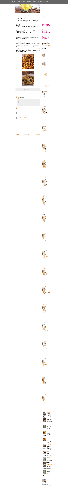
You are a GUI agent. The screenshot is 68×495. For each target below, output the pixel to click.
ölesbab (44, 294)
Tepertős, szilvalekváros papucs (47, 79)
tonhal (43, 376)
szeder (43, 346)
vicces (43, 396)
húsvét (43, 198)
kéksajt (44, 220)
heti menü (44, 192)
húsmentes (44, 196)
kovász (44, 231)
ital (43, 200)
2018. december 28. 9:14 (26, 96)
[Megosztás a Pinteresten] (28, 89)
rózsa (43, 322)
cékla (43, 124)
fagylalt (44, 162)
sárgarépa (44, 329)
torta (43, 378)
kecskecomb (44, 216)
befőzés (44, 115)
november (45, 66)
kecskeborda (44, 215)
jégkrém (44, 201)
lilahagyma (44, 253)
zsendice (44, 408)
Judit (20, 101)
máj (43, 258)
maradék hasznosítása (45, 264)
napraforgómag (44, 282)
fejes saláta (44, 165)
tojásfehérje (44, 372)
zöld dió (44, 403)
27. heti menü (45, 73)
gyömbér (44, 186)
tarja (43, 355)
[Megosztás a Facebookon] (27, 89)
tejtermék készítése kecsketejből (46, 365)
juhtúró (44, 203)
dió (43, 147)
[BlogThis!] (25, 89)
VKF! (43, 398)
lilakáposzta (44, 254)
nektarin (44, 284)
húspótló (44, 197)
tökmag (44, 379)
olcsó (43, 290)
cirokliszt (44, 126)
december (45, 65)
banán (43, 111)
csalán (43, 132)
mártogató (44, 270)
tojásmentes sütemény (45, 375)
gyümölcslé (44, 187)
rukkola (44, 323)
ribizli (43, 318)
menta (43, 276)
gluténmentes (44, 181)
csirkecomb (44, 140)
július (44, 71)
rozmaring (44, 321)
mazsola (44, 272)
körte (43, 238)
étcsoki (44, 160)
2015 (43, 61)
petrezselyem (44, 306)
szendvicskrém (44, 348)
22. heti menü (45, 86)
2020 (43, 55)
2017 (43, 58)
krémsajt (44, 241)
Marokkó (44, 267)
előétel (43, 158)
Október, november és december (46, 45)
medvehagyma (44, 274)
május (44, 87)
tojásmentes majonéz (45, 374)
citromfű (44, 128)
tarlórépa (44, 357)
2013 (43, 63)
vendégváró (44, 394)
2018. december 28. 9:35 (25, 101)
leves (43, 251)
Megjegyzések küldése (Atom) (22, 135)
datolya (44, 144)
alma (43, 94)
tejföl (43, 361)
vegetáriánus (44, 393)
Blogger (37, 492)
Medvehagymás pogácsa (48, 431)
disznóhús (44, 149)
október (45, 67)
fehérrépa (44, 164)
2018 (43, 57)
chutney (44, 125)
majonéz (44, 259)
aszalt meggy (44, 103)
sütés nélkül (44, 342)
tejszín (43, 363)
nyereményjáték (44, 286)
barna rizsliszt (44, 112)
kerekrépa (44, 228)
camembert (44, 123)
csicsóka (44, 138)
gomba (44, 182)
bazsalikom (44, 114)
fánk (43, 163)
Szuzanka (19, 112)
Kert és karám (45, 44)
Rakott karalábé (45, 77)
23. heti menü (45, 84)
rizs (43, 320)
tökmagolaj (44, 380)
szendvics (44, 347)
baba (43, 108)
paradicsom (44, 300)
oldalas (44, 291)
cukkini (44, 129)
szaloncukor (44, 344)
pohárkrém (44, 309)
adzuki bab (44, 92)
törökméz (44, 382)
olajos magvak (44, 289)
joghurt (44, 202)
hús (43, 195)
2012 (43, 64)
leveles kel (44, 249)
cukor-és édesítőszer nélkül (46, 130)
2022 (43, 53)
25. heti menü (45, 76)
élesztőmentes (44, 157)
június (44, 72)
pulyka (44, 313)
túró (43, 384)
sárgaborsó (44, 328)
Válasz (18, 98)
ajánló (43, 93)
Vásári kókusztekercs (49, 412)
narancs (44, 283)
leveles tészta (44, 250)
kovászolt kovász (45, 232)
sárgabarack (44, 327)
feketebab (44, 168)
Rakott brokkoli (45, 74)
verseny (44, 395)
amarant (44, 97)
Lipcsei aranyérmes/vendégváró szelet (49, 464)
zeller (43, 402)
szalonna (44, 345)
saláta (43, 325)
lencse (43, 248)
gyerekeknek (44, 184)
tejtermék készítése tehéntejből (46, 366)
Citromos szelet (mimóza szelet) (48, 458)
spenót (43, 340)
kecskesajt (44, 219)
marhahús (44, 266)
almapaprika (44, 95)
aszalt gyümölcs (44, 102)
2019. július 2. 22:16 (22, 107)
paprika (44, 299)
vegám (43, 391)
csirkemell (44, 141)
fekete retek (44, 166)
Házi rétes (48, 451)
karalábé (44, 211)
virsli (43, 397)
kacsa (43, 204)
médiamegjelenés (45, 273)
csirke (43, 139)
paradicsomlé (44, 301)
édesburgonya (44, 150)
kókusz (44, 229)
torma (43, 377)
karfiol (43, 213)
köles (43, 235)
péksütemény (44, 304)
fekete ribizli (44, 167)
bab (43, 107)
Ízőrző (18, 4)
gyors (43, 185)
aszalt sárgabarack (45, 104)
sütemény (44, 341)
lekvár (43, 247)
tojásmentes (44, 373)
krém (43, 239)
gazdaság (44, 179)
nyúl (43, 288)
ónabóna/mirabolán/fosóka (46, 292)
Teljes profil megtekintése (48, 480)
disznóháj (44, 148)
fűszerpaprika (44, 177)
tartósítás (44, 359)
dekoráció (44, 145)
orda (43, 293)
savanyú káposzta (45, 330)
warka (43, 400)
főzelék (44, 173)
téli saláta (44, 367)
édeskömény (44, 151)
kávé (43, 214)
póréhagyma (44, 310)
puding (44, 312)
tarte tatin (44, 358)
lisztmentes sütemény (45, 256)
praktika (44, 311)
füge (43, 176)
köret (43, 237)
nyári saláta (44, 285)
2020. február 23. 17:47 (23, 112)
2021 (43, 54)
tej (43, 360)
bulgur (43, 122)
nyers (43, 287)
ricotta (43, 319)
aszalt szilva (44, 105)
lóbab (43, 257)
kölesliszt (44, 236)
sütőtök (44, 343)
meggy (44, 275)
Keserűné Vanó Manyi (20, 96)
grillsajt (44, 183)
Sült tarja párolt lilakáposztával (47, 85)
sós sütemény (19, 90)
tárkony (44, 356)
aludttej (44, 96)
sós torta (44, 336)
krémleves (44, 240)
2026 (43, 49)
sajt (43, 324)
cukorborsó (44, 131)
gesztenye (44, 180)
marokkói (44, 268)
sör (43, 338)
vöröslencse (44, 399)
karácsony (44, 209)
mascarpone (44, 271)
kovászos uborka (45, 233)
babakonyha (44, 109)
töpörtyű (44, 381)
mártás (43, 269)
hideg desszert (44, 193)
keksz (43, 221)
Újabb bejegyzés (17, 134)
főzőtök (44, 175)
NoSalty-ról (26, 21)
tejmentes (44, 362)
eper (43, 159)
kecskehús (44, 218)
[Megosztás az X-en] (26, 89)
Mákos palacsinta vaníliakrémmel (49, 425)
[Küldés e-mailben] (24, 89)
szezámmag (44, 349)
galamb (44, 178)
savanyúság (44, 331)
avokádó (44, 106)
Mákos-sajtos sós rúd (46, 78)
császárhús (44, 133)
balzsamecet (44, 110)
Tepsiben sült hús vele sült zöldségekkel (49, 438)
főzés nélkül (44, 174)
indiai (43, 199)
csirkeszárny (44, 142)
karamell (44, 212)
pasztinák (44, 302)
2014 (43, 62)
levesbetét (44, 252)
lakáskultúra (44, 246)
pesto (43, 305)
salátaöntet (44, 326)
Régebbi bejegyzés (38, 134)
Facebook (44, 161)
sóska (43, 337)
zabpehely (44, 401)
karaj (43, 210)
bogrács (44, 119)
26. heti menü (45, 75)
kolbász (44, 230)
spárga (43, 339)
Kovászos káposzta (49, 470)
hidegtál (44, 194)
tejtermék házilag (45, 364)
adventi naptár (44, 91)
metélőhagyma (44, 277)
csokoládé (44, 143)
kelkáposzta (44, 223)
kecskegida (44, 217)
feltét (43, 169)
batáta (43, 113)
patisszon (44, 303)
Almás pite (48, 418)
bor (43, 120)
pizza (43, 308)
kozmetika (44, 234)
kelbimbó (44, 222)
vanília (43, 390)
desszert (44, 146)
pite (43, 307)
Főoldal (28, 134)
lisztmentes (44, 255)
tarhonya (44, 354)
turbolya (44, 383)
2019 (43, 56)
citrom (43, 127)
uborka (44, 385)
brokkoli (44, 121)
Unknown (19, 107)
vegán (43, 392)
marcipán (44, 265)
